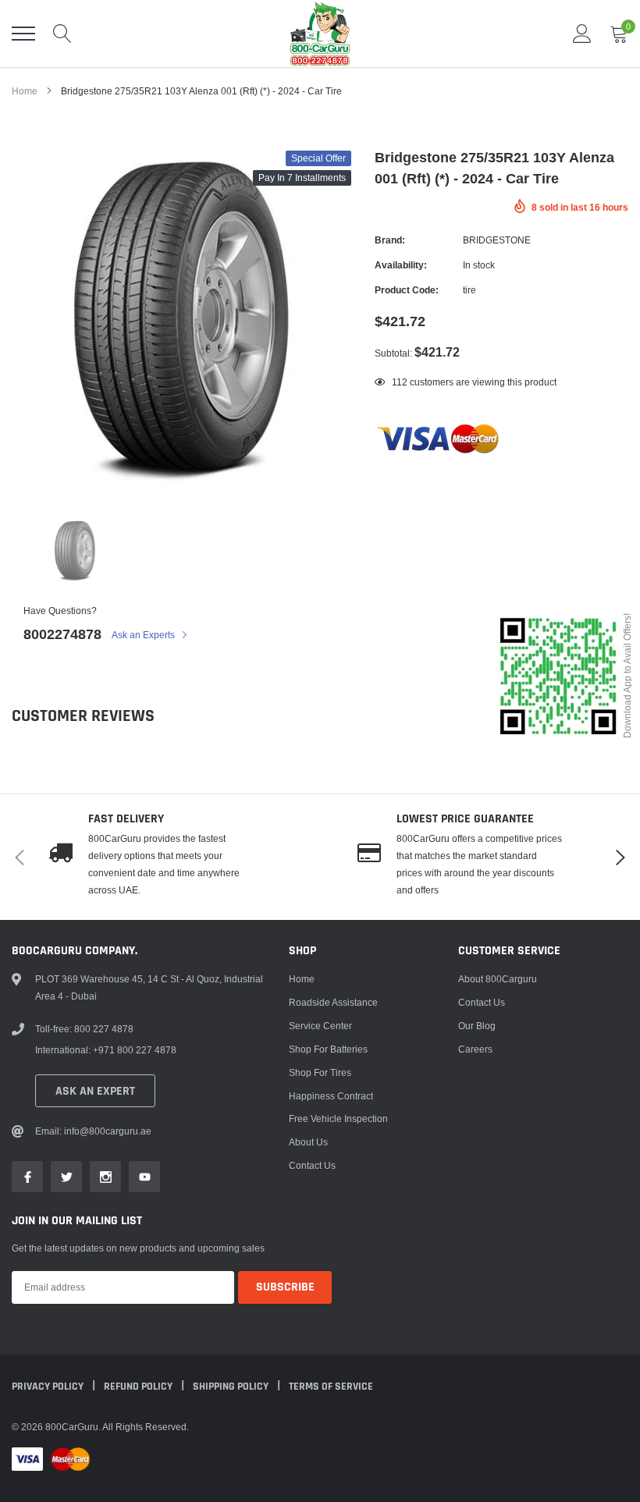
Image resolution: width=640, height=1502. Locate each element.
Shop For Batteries (328, 1049)
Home (24, 91)
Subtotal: (393, 353)
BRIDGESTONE (497, 240)
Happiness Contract (331, 1096)
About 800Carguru (497, 979)
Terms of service (331, 1386)
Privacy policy (49, 1386)
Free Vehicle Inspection (338, 1118)
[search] (62, 33)
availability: (401, 265)
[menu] (23, 33)
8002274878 (62, 634)
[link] (75, 551)
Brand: (390, 240)
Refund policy (139, 1386)
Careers (475, 1049)
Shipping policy (232, 1386)
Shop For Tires (320, 1072)
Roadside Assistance (333, 1002)
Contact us (312, 1165)
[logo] (320, 33)
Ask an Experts (144, 635)
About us (308, 1142)
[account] (582, 33)
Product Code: (407, 290)
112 (399, 382)
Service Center (320, 1026)
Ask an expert (95, 1091)
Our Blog (477, 1026)
